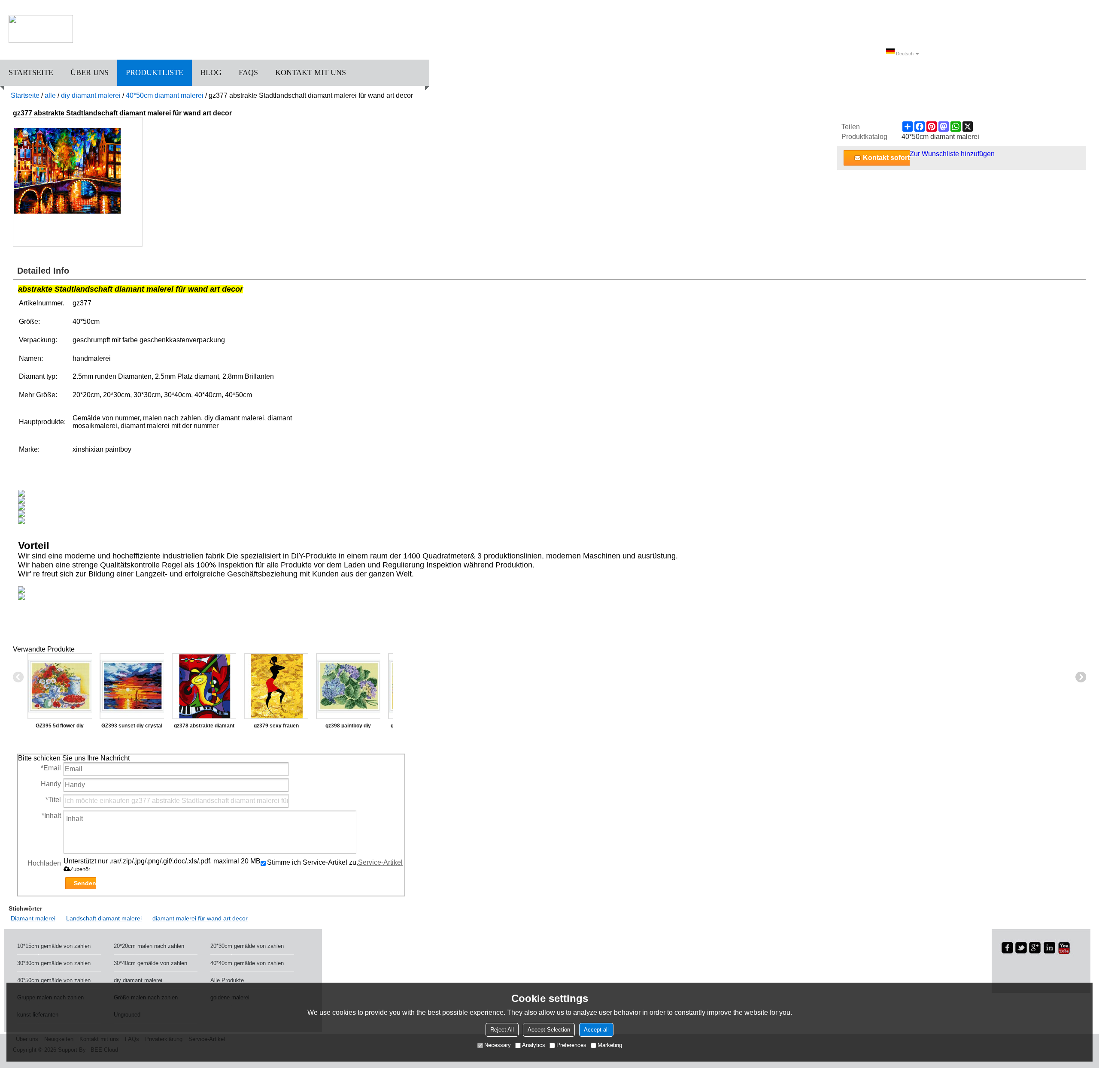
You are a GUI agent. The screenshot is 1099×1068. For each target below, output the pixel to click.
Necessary (497, 1045)
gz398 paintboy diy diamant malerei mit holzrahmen (348, 727)
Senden (85, 883)
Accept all (596, 1029)
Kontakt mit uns (310, 72)
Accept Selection (549, 1029)
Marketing (610, 1045)
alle (50, 95)
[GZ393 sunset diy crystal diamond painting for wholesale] (132, 686)
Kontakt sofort (886, 157)
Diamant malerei (33, 918)
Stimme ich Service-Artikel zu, (335, 862)
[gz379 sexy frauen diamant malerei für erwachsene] (276, 686)
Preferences (571, 1045)
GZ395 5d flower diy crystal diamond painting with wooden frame (60, 727)
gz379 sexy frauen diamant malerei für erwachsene (276, 727)
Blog (211, 72)
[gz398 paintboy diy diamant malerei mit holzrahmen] (348, 686)
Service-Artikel (380, 862)
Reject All (502, 1029)
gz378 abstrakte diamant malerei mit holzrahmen (204, 727)
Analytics (533, 1045)
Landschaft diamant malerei (104, 918)
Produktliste (154, 72)
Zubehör (80, 869)
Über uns (89, 72)
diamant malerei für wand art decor (200, 918)
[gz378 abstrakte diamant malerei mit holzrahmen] (204, 686)
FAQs (248, 72)
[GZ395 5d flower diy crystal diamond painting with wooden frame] (59, 686)
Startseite (31, 72)
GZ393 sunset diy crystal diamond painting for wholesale (131, 727)
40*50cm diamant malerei (164, 95)
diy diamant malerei (91, 95)
